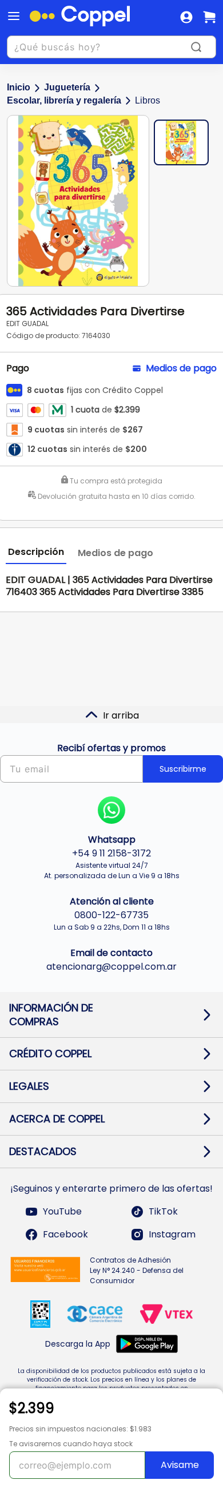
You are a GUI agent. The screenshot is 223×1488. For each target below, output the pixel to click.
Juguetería (67, 87)
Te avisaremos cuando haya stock (71, 1444)
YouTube (62, 1211)
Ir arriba (121, 715)
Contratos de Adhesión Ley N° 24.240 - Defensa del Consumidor (137, 1270)
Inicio (18, 87)
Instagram (172, 1234)
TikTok (163, 1211)
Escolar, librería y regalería (64, 100)
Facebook (65, 1234)
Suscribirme (183, 769)
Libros (147, 100)
